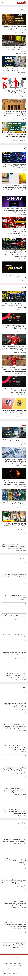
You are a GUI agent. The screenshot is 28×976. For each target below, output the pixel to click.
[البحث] (3, 2)
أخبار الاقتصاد (18, 32)
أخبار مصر (20, 580)
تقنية (17, 170)
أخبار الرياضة (17, 309)
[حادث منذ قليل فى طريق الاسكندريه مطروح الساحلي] (14, 592)
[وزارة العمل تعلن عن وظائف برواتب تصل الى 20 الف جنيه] (14, 436)
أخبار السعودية (16, 843)
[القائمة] (7, 2)
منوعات (17, 444)
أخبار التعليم (18, 709)
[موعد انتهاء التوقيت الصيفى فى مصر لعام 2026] (14, 630)
